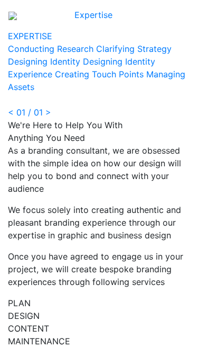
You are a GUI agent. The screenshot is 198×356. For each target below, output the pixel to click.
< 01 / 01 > (29, 112)
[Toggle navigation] (178, 15)
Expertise (93, 15)
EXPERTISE (30, 36)
